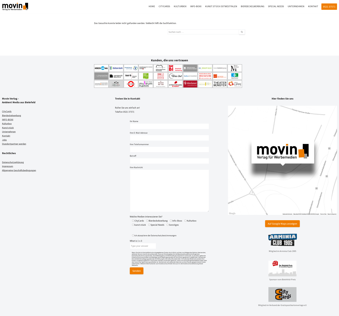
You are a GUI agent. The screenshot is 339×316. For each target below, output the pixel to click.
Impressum (7, 166)
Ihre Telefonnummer (139, 144)
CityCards (164, 6)
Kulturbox (180, 6)
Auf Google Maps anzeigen (282, 223)
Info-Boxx (195, 6)
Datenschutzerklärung (13, 162)
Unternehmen (296, 6)
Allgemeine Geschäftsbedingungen (19, 170)
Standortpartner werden (14, 143)
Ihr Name (134, 121)
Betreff (133, 155)
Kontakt (313, 6)
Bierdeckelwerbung (252, 6)
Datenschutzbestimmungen (163, 235)
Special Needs (276, 6)
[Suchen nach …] (131, 31)
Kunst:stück (8, 127)
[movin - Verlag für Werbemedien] (15, 6)
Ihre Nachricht (136, 167)
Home (152, 6)
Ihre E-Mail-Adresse (139, 132)
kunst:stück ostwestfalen (221, 6)
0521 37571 (329, 6)
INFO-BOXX (7, 119)
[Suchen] (242, 31)
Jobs (4, 139)
